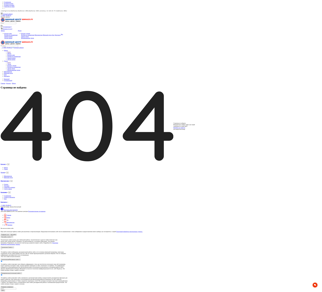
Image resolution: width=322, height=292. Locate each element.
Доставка (6, 186)
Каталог (3, 164)
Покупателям (5, 181)
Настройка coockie (6, 237)
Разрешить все (5, 234)
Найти (2, 290)
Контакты (4, 202)
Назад (9, 52)
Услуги (3, 172)
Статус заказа (8, 189)
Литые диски (25, 36)
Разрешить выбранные (7, 287)
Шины (9, 53)
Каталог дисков (25, 33)
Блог (5, 199)
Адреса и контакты (9, 197)
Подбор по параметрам (10, 35)
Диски (9, 64)
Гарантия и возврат (9, 187)
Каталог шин (8, 33)
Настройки (13, 234)
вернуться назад (180, 129)
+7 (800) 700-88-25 (6, 205)
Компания (4, 192)
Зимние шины (8, 36)
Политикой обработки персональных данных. (129, 231)
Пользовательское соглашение (36, 211)
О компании (7, 195)
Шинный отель (8, 177)
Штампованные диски (27, 38)
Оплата (6, 184)
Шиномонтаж (8, 176)
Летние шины (8, 38)
